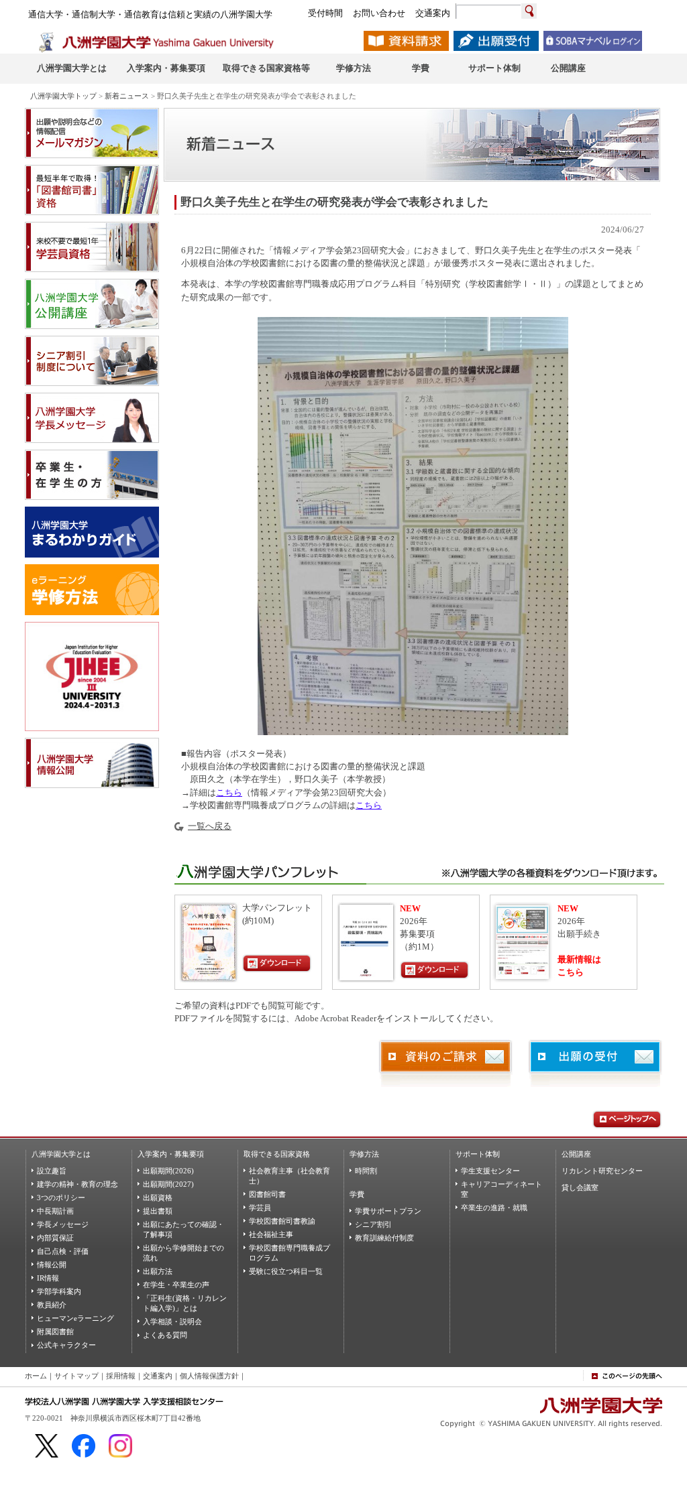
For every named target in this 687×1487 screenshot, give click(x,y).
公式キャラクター (66, 1345)
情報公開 (51, 1264)
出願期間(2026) (168, 1171)
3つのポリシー (61, 1197)
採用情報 (121, 1376)
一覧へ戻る (209, 826)
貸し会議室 (580, 1187)
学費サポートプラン (388, 1211)
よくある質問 (165, 1335)
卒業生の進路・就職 (494, 1208)
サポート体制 (478, 1154)
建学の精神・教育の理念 (77, 1184)
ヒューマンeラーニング (75, 1318)
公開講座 (576, 1154)
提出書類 (157, 1211)
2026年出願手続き (579, 921)
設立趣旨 (51, 1171)
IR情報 (48, 1278)
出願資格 (157, 1197)
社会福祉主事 (271, 1234)
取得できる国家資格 (277, 1154)
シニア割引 (373, 1224)
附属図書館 (55, 1332)
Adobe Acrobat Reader (335, 1018)
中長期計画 (55, 1211)
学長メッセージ (63, 1224)
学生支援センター (490, 1171)
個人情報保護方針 (209, 1376)
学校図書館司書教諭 (282, 1221)
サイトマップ (76, 1376)
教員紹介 (51, 1305)
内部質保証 (55, 1238)
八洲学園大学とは (61, 1154)
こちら (229, 792)
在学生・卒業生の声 (176, 1285)
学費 (357, 1194)
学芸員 (260, 1208)
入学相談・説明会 (172, 1321)
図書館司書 (267, 1194)
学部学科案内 (59, 1291)
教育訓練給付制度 (384, 1238)
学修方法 (364, 1154)
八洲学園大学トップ (63, 96)
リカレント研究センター (602, 1171)
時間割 (366, 1171)
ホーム (36, 1376)
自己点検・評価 (63, 1251)
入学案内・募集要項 (171, 1154)
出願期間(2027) (168, 1184)
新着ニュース (127, 96)
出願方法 (157, 1271)
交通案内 (157, 1376)
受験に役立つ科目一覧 (286, 1271)
